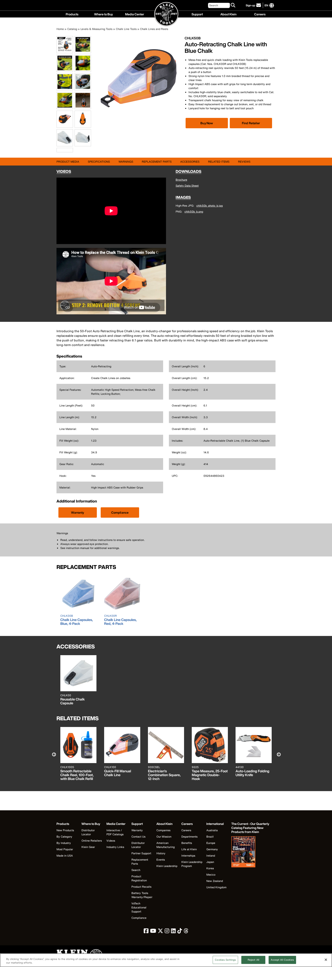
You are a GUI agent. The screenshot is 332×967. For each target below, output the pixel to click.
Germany (212, 849)
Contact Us (138, 837)
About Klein (228, 14)
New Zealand (214, 881)
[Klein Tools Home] (166, 14)
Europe (210, 843)
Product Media (67, 162)
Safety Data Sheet (187, 186)
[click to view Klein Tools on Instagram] (167, 932)
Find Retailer (251, 123)
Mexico (210, 875)
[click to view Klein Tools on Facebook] (146, 932)
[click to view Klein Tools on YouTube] (153, 932)
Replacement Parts (157, 162)
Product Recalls (141, 887)
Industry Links (115, 847)
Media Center (134, 14)
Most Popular (64, 849)
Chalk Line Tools (126, 29)
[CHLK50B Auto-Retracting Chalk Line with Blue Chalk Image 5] (65, 88)
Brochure (181, 180)
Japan (210, 862)
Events (160, 860)
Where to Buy (103, 14)
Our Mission (163, 837)
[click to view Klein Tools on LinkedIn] (173, 932)
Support (197, 14)
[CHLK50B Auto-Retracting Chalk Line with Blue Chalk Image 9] (65, 125)
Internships (188, 856)
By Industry (63, 843)
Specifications (99, 162)
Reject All (253, 960)
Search (135, 870)
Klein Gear (88, 847)
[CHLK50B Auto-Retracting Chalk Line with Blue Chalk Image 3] (65, 70)
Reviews (244, 162)
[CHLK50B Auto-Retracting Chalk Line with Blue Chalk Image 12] (83, 144)
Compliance (120, 512)
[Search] (233, 5)
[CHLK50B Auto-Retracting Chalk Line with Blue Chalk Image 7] (65, 107)
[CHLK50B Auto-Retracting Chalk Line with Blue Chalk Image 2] (83, 51)
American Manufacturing (165, 845)
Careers (260, 14)
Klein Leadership (166, 866)
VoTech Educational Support (138, 907)
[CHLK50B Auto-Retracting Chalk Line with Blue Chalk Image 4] (83, 70)
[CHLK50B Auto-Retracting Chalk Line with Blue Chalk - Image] (138, 119)
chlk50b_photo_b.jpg (209, 206)
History (160, 853)
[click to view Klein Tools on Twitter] (160, 932)
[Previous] (54, 754)
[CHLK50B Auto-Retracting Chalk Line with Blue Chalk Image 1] (65, 51)
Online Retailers (91, 841)
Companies (163, 830)
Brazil (210, 837)
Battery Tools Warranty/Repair (141, 895)
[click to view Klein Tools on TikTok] (179, 932)
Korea (210, 868)
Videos (110, 841)
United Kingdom (216, 887)
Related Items (218, 162)
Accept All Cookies (282, 960)
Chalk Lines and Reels (154, 29)
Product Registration (139, 878)
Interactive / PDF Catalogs (115, 832)
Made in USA (64, 856)
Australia (212, 830)
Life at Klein (189, 849)
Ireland (210, 856)
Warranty (77, 512)
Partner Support (141, 853)
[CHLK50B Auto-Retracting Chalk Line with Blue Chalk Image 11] (65, 144)
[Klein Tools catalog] (250, 852)
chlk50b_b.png (193, 211)
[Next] (278, 754)
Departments (189, 837)
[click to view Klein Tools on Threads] (186, 932)
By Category (64, 837)
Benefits (186, 843)
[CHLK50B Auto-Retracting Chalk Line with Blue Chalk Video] (57, 150)
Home (60, 29)
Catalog (72, 29)
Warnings (126, 162)
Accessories (189, 162)
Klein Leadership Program (191, 864)
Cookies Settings (225, 960)
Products (72, 14)
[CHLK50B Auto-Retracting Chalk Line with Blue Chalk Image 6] (83, 88)
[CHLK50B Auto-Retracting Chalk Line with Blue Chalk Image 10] (83, 125)
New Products (65, 830)
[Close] (326, 959)
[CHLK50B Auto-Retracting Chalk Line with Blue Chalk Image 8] (83, 107)
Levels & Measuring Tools (96, 29)
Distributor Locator (88, 832)
